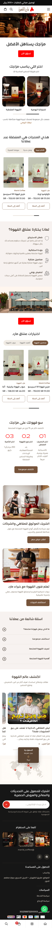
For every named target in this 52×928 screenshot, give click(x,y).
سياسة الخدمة (43, 896)
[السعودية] (28, 765)
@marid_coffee (26, 850)
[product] (45, 924)
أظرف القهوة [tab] (25, 343)
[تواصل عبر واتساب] (44, 909)
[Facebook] (47, 857)
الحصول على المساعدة (37, 867)
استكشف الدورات (38, 603)
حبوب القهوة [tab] (11, 343)
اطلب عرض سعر (38, 540)
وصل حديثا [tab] (27, 150)
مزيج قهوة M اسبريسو (14, 194)
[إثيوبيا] (31, 767)
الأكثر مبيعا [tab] (40, 150)
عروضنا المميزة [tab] (13, 150)
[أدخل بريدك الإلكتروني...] (6, 804)
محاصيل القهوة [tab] (40, 343)
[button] (5, 9)
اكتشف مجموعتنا (26, 469)
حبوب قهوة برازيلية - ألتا (13, 387)
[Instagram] (39, 857)
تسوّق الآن (26, 54)
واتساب (46, 873)
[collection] (32, 923)
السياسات (44, 890)
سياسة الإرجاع (43, 901)
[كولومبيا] (15, 770)
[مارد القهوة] (26, 9)
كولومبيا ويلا (43, 194)
